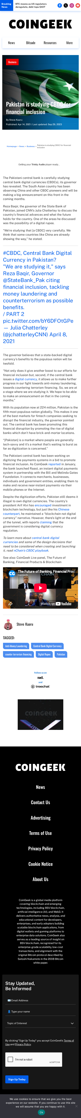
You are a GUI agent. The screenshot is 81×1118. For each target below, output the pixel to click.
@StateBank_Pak (24, 280)
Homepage (12, 146)
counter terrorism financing (18, 654)
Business (12, 62)
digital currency (26, 379)
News (11, 42)
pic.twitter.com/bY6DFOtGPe (38, 321)
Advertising (40, 818)
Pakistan (61, 654)
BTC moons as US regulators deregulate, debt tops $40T (31, 5)
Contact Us (40, 802)
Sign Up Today (16, 1079)
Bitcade (30, 42)
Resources (50, 42)
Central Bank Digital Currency (47, 646)
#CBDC (12, 253)
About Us (40, 879)
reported (54, 464)
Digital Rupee (44, 654)
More (69, 42)
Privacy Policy (40, 848)
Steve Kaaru (15, 120)
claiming (46, 522)
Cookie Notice (40, 864)
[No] (76, 1106)
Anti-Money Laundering (16, 646)
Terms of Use (40, 833)
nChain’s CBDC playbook (31, 550)
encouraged (43, 505)
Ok (41, 1112)
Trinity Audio (38, 164)
